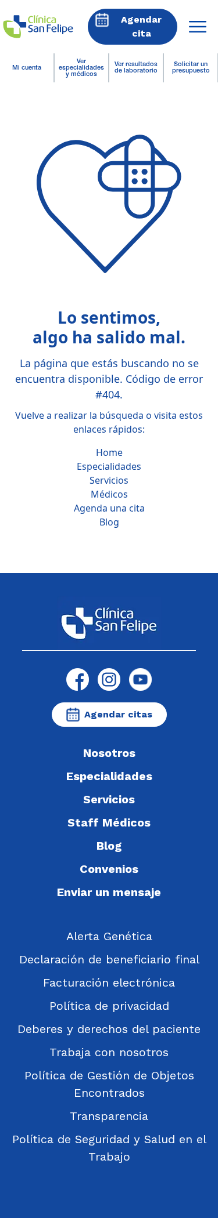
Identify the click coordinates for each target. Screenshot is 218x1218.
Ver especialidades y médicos (81, 68)
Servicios (109, 480)
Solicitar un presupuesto (191, 67)
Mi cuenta (26, 68)
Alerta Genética (109, 936)
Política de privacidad (109, 1006)
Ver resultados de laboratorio (136, 67)
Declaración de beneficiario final (109, 959)
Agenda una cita (109, 508)
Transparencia (109, 1116)
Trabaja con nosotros (109, 1052)
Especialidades (109, 466)
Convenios (109, 869)
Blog (109, 522)
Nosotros (109, 753)
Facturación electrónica (109, 982)
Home (109, 452)
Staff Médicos (109, 822)
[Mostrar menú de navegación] (197, 26)
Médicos (109, 494)
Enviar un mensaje (109, 892)
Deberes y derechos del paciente (109, 1029)
